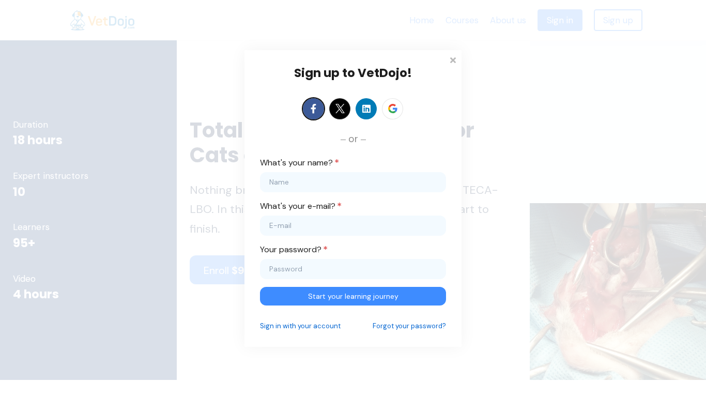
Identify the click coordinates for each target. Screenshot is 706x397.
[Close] (453, 59)
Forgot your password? (409, 326)
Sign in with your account (300, 326)
